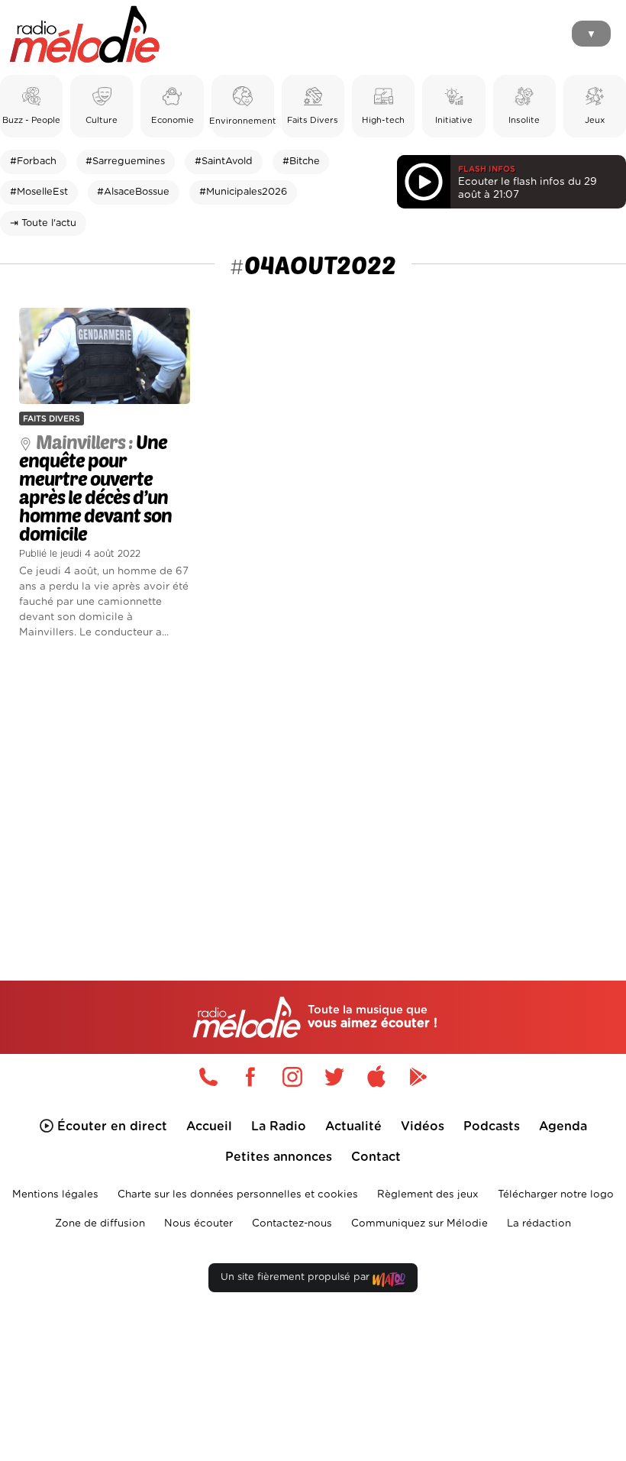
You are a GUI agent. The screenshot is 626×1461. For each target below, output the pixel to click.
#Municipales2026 (243, 192)
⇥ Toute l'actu (43, 223)
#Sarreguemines (125, 161)
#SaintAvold (224, 161)
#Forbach (33, 161)
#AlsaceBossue (133, 192)
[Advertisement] (313, 785)
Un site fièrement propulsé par (297, 1277)
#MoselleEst (39, 192)
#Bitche (301, 161)
